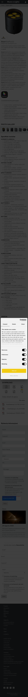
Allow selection (14, 375)
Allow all (14, 370)
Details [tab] (14, 324)
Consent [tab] (5, 324)
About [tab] (23, 324)
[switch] (24, 354)
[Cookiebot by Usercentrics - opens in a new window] (20, 320)
